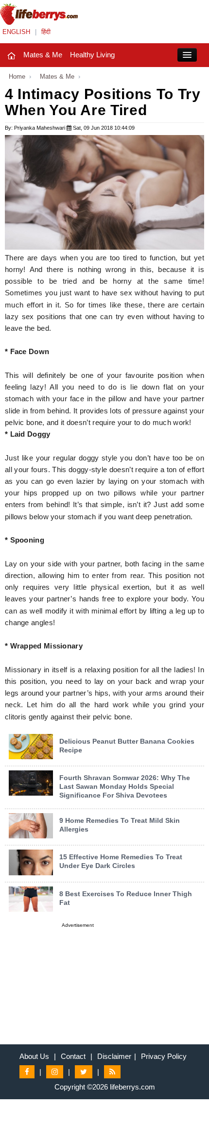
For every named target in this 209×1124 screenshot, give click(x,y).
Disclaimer (114, 1056)
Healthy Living (92, 55)
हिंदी (46, 31)
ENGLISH (16, 31)
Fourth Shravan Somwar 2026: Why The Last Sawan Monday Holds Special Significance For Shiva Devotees (124, 786)
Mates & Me (42, 55)
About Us (34, 1056)
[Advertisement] (78, 991)
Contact (73, 1056)
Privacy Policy (164, 1056)
